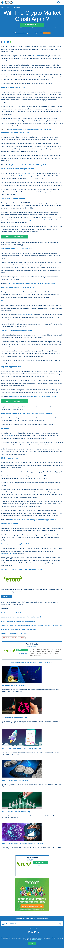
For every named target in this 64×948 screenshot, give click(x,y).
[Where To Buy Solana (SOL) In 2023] (32, 674)
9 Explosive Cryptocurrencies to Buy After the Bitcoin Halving (21, 617)
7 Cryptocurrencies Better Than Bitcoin (14, 633)
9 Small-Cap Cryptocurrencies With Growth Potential (18, 629)
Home (2, 7)
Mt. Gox (21, 176)
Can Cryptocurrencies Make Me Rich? (13, 613)
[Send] (60, 923)
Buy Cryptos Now (30, 25)
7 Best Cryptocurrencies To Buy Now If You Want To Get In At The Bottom (29, 129)
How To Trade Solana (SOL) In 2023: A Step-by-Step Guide (21, 748)
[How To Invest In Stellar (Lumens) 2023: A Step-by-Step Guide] (32, 832)
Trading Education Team (20, 33)
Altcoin (22, 637)
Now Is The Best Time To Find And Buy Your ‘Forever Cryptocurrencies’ (33, 520)
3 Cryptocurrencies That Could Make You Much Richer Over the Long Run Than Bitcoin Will (31, 625)
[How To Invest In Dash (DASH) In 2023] (32, 769)
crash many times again (8, 553)
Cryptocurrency (17, 7)
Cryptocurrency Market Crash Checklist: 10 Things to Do (28, 165)
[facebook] (26, 932)
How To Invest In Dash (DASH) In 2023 (15, 780)
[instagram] (32, 932)
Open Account (20, 650)
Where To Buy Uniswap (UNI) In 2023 (14, 717)
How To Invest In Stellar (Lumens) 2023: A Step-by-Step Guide (22, 843)
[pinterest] (29, 932)
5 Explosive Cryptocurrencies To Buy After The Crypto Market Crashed (32, 396)
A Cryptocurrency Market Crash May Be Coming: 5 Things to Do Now (32, 283)
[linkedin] (38, 932)
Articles (8, 7)
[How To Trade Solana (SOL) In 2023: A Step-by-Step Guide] (32, 737)
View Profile (22, 653)
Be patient (9, 435)
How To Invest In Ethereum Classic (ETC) (16, 812)
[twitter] (35, 932)
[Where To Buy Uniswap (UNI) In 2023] (32, 706)
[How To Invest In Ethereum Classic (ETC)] (32, 801)
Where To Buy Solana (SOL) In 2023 (14, 685)
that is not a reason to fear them (11, 121)
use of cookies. (36, 939)
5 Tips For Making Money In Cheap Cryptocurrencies (18, 621)
